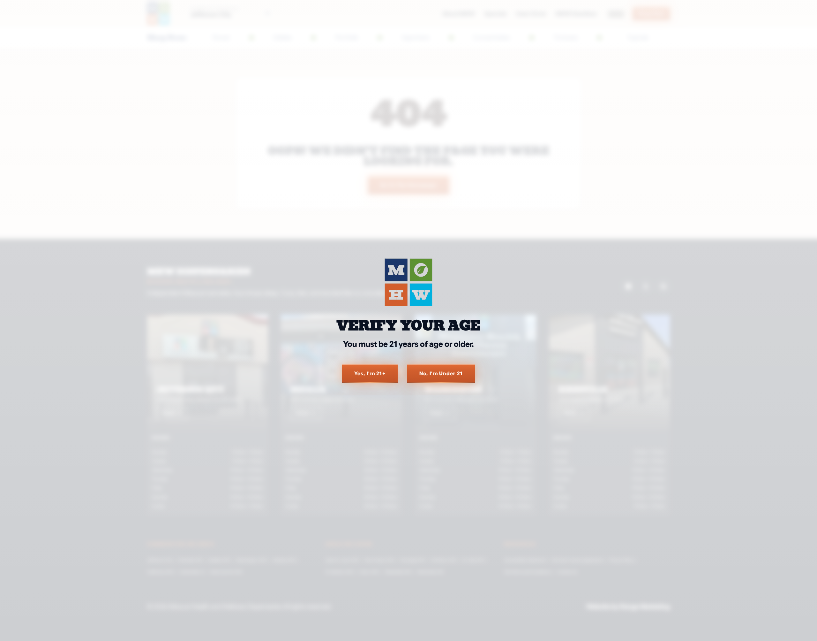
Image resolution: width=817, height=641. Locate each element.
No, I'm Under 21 (441, 373)
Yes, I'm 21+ (370, 373)
